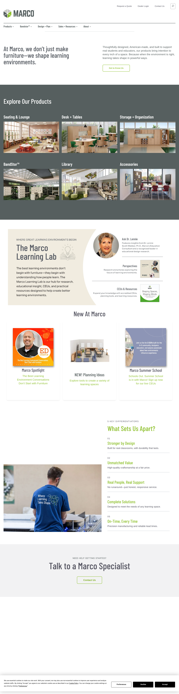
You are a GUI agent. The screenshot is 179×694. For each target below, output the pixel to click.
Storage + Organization (137, 117)
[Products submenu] (13, 26)
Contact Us (89, 580)
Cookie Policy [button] (73, 683)
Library (67, 164)
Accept (165, 684)
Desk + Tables (72, 117)
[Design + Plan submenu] (52, 26)
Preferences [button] (23, 686)
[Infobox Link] (33, 376)
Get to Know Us (116, 68)
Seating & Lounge (17, 117)
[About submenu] (90, 26)
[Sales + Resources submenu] (77, 26)
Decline (143, 684)
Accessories (129, 164)
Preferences (121, 684)
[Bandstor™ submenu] (31, 26)
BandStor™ (11, 164)
